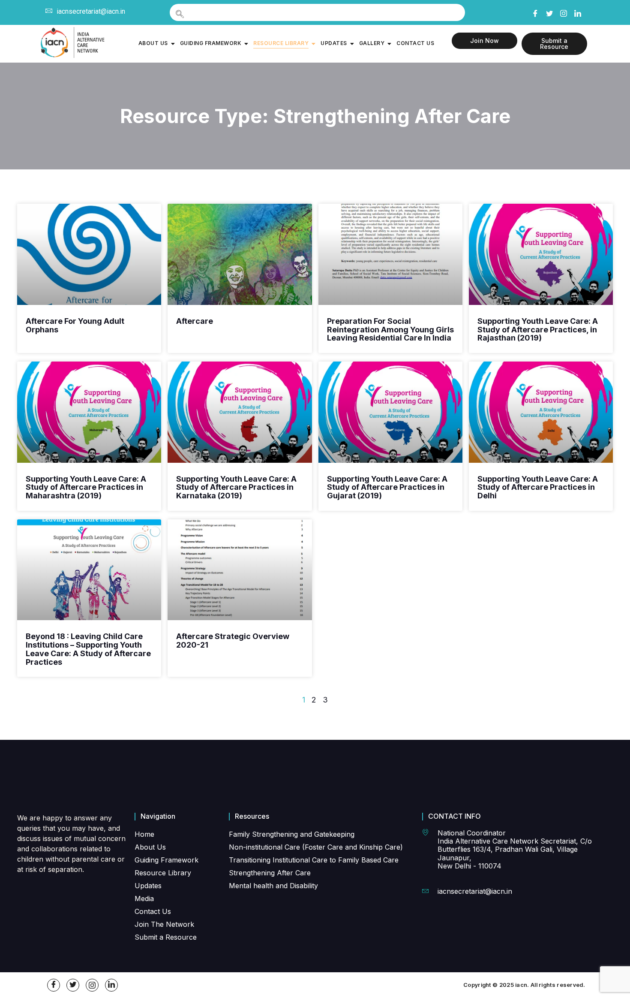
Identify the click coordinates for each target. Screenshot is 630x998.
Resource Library (281, 43)
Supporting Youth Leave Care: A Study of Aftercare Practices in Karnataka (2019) (236, 487)
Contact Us (415, 43)
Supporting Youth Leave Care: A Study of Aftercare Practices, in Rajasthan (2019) (537, 330)
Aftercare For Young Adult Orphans (75, 325)
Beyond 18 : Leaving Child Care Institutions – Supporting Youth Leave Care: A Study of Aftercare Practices (88, 649)
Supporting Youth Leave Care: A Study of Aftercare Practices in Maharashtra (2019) (86, 487)
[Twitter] (549, 12)
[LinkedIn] (577, 12)
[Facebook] (535, 12)
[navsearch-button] (317, 12)
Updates (334, 43)
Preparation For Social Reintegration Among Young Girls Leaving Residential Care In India (390, 330)
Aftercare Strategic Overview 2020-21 (232, 640)
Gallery (372, 43)
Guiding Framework (211, 43)
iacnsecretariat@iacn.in (91, 11)
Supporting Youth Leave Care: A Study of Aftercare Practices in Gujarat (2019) (387, 487)
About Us (153, 43)
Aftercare (194, 321)
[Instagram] (563, 11)
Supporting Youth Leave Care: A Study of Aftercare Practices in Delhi (537, 487)
